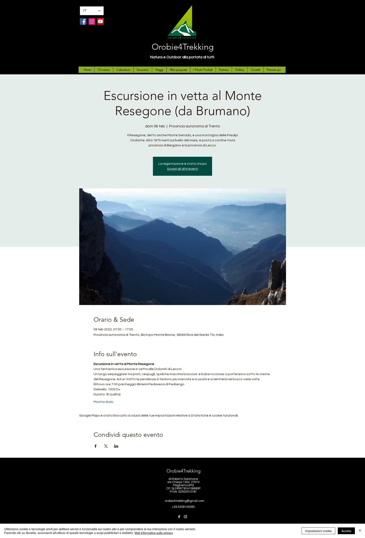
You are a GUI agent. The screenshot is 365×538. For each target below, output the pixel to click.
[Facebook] (83, 21)
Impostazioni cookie (318, 531)
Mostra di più (103, 401)
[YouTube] (100, 21)
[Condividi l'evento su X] (106, 446)
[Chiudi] (359, 531)
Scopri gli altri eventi (182, 168)
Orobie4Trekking (183, 47)
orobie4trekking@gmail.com (184, 501)
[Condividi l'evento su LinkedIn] (116, 446)
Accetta (346, 531)
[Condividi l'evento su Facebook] (96, 446)
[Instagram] (92, 21)
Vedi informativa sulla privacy (153, 533)
